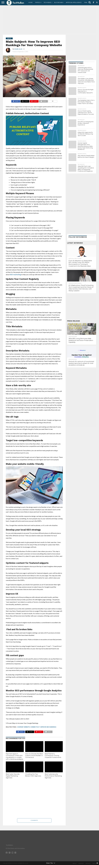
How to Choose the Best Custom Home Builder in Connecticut (34, 755)
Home (30, 2)
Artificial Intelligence (74, 2)
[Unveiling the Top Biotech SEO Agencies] (34, 766)
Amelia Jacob (18, 49)
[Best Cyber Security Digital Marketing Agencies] (15, 766)
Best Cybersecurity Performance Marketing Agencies (53, 776)
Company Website (23, 727)
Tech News (47, 2)
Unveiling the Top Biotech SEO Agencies (33, 775)
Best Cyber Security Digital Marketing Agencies (13, 776)
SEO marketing (15, 274)
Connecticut (35, 727)
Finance (87, 2)
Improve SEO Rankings (48, 727)
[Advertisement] (49, 19)
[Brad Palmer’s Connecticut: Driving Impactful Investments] (54, 746)
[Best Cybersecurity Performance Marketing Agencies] (54, 766)
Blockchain (58, 2)
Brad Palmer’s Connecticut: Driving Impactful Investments (53, 755)
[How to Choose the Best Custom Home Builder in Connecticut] (34, 746)
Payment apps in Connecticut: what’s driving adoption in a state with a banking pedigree (14, 756)
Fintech (38, 2)
